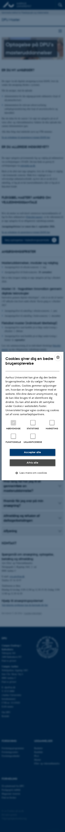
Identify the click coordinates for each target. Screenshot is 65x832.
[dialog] (33, 416)
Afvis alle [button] (32, 462)
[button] (32, 473)
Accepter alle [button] (32, 452)
